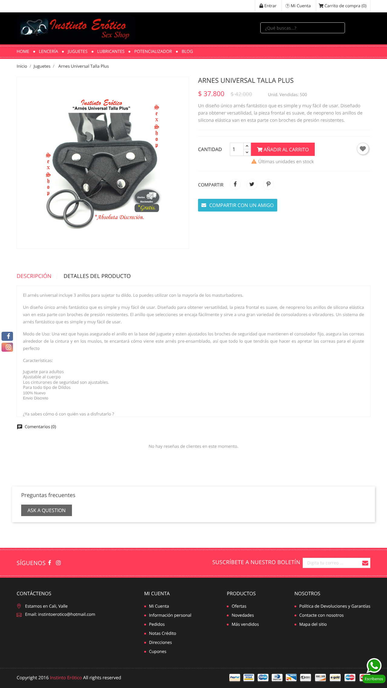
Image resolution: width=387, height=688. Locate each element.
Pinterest (268, 184)
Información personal (170, 615)
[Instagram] (7, 347)
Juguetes (77, 51)
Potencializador (153, 51)
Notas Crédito (162, 633)
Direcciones (160, 642)
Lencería (48, 51)
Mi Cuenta (157, 593)
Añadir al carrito (285, 149)
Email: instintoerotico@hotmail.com (60, 614)
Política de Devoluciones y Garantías (334, 606)
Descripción (34, 276)
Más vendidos (245, 624)
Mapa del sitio (313, 624)
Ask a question (47, 510)
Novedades (243, 615)
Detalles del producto (97, 276)
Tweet (251, 184)
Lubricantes (111, 51)
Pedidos (157, 624)
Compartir (235, 184)
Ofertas (239, 606)
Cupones (158, 651)
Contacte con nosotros (321, 615)
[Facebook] (7, 336)
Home (23, 51)
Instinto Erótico (66, 678)
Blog (187, 51)
